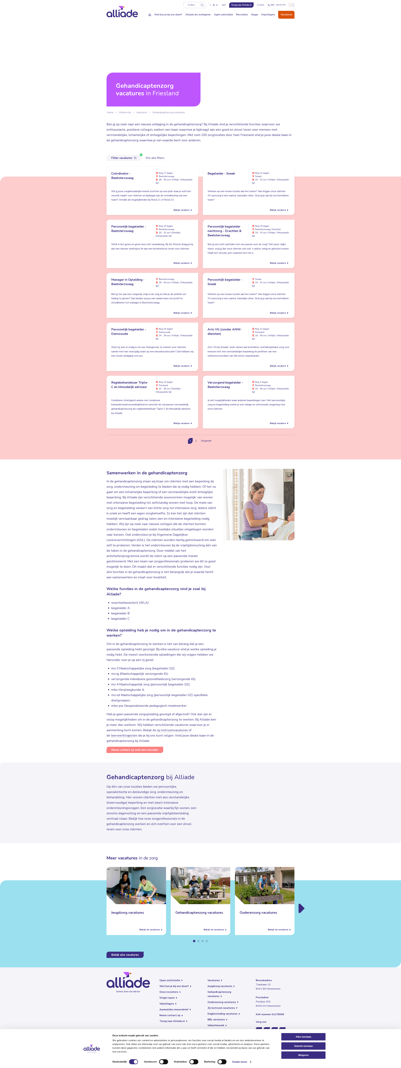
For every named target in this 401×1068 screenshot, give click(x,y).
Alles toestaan (303, 1036)
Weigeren (303, 1055)
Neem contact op (170, 1015)
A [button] (214, 5)
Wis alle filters (155, 158)
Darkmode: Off (291, 5)
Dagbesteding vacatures (223, 1013)
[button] (210, 5)
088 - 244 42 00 (278, 4)
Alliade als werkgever (198, 14)
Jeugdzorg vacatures (127, 912)
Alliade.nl (241, 5)
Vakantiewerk (216, 1025)
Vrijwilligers (268, 14)
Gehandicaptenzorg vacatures (168, 112)
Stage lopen (167, 997)
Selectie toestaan (303, 1046)
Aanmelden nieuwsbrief (174, 1009)
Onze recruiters (169, 992)
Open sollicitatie (223, 14)
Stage (254, 14)
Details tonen (239, 1061)
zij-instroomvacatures (172, 730)
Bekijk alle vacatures (125, 955)
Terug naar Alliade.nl (172, 1021)
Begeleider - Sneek (221, 173)
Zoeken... (192, 4)
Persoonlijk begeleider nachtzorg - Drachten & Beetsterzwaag (224, 230)
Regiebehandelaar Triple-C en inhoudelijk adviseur (129, 384)
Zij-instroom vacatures (222, 1008)
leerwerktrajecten (124, 735)
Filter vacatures (122, 158)
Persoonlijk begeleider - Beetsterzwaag (128, 228)
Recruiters (242, 14)
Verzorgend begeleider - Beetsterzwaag (225, 384)
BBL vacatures (217, 1019)
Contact (260, 4)
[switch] (163, 1061)
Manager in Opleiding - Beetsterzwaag (127, 282)
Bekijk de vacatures (149, 929)
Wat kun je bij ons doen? (168, 14)
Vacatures (286, 14)
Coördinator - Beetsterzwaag (122, 175)
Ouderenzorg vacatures (258, 912)
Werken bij (125, 112)
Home (110, 112)
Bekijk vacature (182, 210)
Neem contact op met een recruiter (134, 750)
